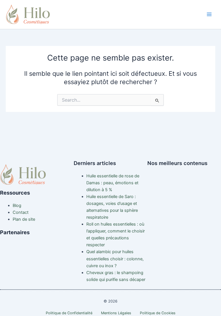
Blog (17, 205)
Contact (20, 212)
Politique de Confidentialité (69, 313)
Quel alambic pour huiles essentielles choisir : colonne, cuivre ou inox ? (115, 258)
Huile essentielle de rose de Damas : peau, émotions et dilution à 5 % (112, 182)
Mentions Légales (116, 313)
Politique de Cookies (158, 313)
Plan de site (24, 219)
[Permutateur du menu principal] (209, 14)
